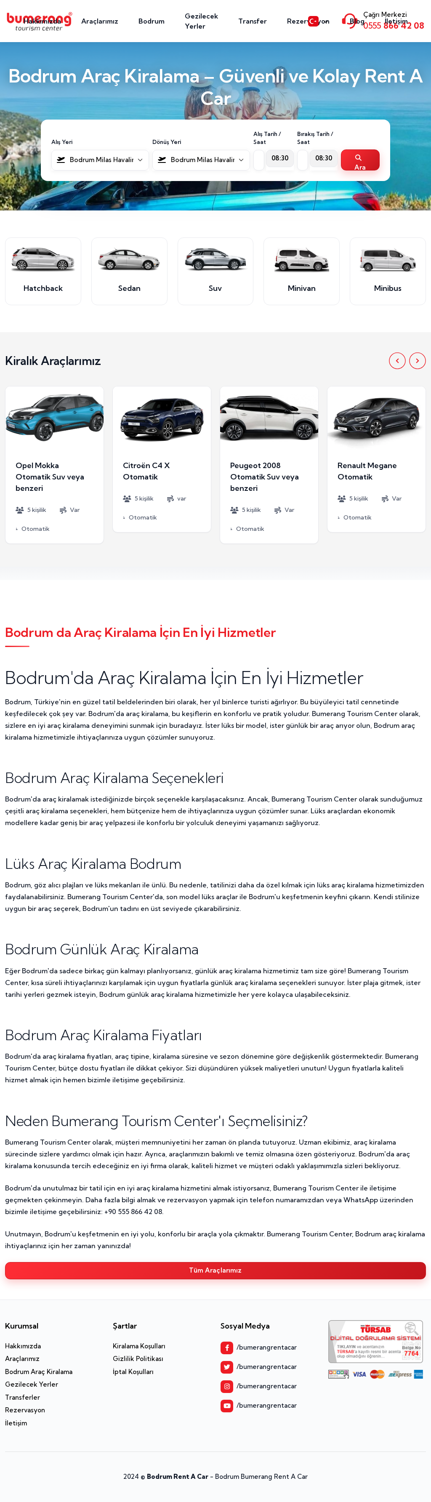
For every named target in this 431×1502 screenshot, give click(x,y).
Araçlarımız (99, 21)
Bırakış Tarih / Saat (315, 138)
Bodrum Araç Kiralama (38, 1372)
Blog (357, 21)
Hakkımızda (42, 21)
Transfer (252, 21)
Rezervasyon (25, 1410)
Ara (360, 166)
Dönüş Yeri (166, 141)
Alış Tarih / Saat (267, 138)
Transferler (22, 1397)
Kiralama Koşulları (139, 1346)
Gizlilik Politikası (138, 1359)
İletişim (396, 21)
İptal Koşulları (133, 1372)
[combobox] (100, 160)
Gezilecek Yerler (201, 21)
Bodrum (151, 21)
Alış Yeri (61, 141)
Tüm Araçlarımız (215, 1270)
